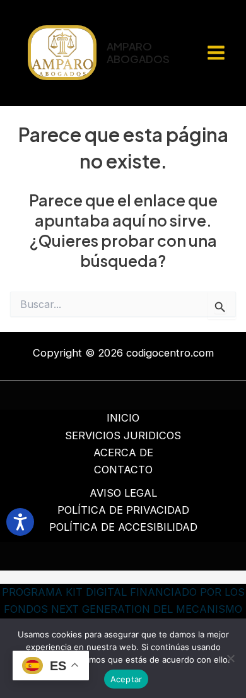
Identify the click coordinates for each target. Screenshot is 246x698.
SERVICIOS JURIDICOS (123, 435)
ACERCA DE (123, 452)
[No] (230, 658)
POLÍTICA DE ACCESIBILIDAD (123, 527)
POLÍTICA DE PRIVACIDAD (123, 510)
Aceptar (126, 679)
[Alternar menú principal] (215, 53)
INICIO (123, 417)
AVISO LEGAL (123, 493)
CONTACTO (123, 469)
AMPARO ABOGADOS (138, 53)
